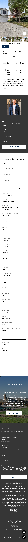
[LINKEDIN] (20, 521)
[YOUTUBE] (16, 521)
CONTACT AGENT (14, 146)
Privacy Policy (17, 471)
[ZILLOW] (11, 521)
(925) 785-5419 (6, 131)
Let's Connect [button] (14, 413)
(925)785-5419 (4, 445)
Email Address (6, 460)
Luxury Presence (18, 529)
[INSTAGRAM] (7, 521)
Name (3, 455)
